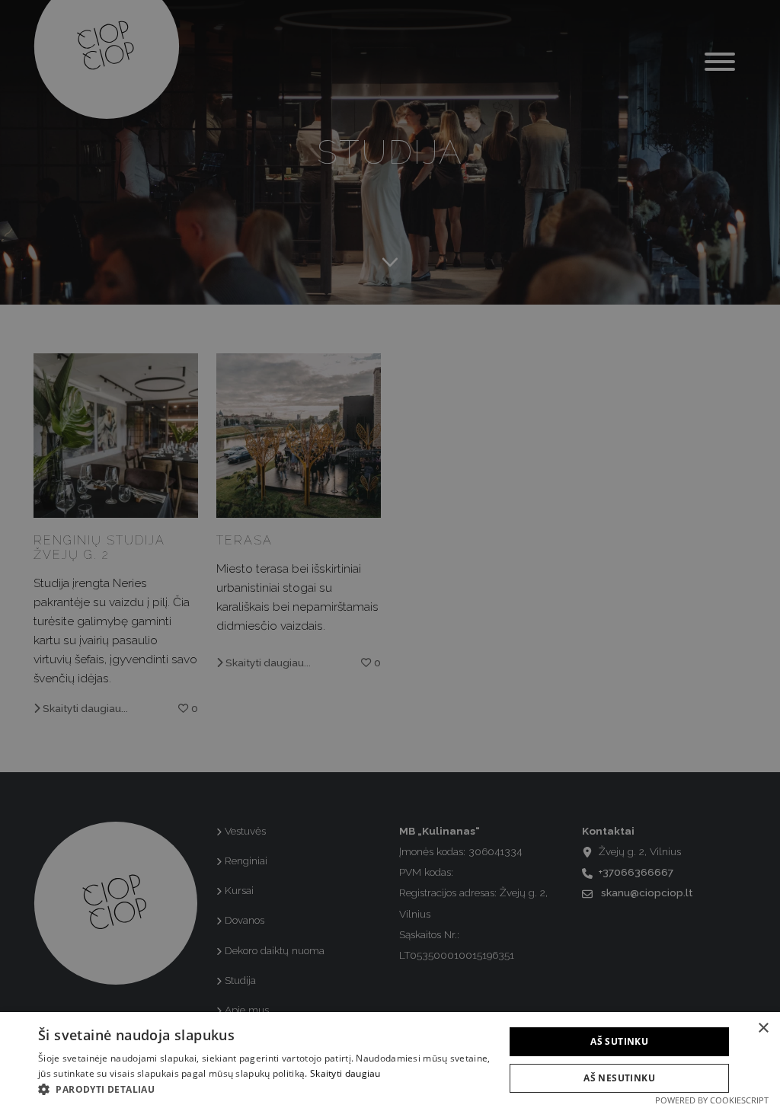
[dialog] (390, 554)
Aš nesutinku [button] (619, 1077)
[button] (264, 1089)
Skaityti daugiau (345, 1073)
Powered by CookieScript (712, 1100)
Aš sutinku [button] (619, 1041)
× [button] (763, 1028)
